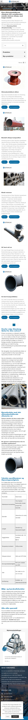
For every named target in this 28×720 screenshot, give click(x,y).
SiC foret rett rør (6, 247)
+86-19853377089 (8, 696)
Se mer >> (4, 107)
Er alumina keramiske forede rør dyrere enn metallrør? (13, 657)
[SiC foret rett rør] (14, 232)
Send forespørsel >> (14, 107)
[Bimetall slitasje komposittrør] (14, 123)
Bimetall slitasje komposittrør (11, 137)
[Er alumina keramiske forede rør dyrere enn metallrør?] (14, 643)
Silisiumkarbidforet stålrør (10, 92)
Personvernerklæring (18, 713)
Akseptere (15, 716)
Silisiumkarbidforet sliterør (9, 8)
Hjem (4, 6)
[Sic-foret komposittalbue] (14, 282)
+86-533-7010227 (8, 693)
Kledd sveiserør (6, 192)
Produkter (10, 6)
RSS (24, 712)
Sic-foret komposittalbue (9, 296)
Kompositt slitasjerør (19, 6)
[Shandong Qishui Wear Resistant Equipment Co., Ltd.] (14, 1)
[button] (4, 649)
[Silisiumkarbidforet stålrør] (14, 77)
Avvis (7, 716)
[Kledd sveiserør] (14, 177)
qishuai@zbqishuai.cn (9, 699)
